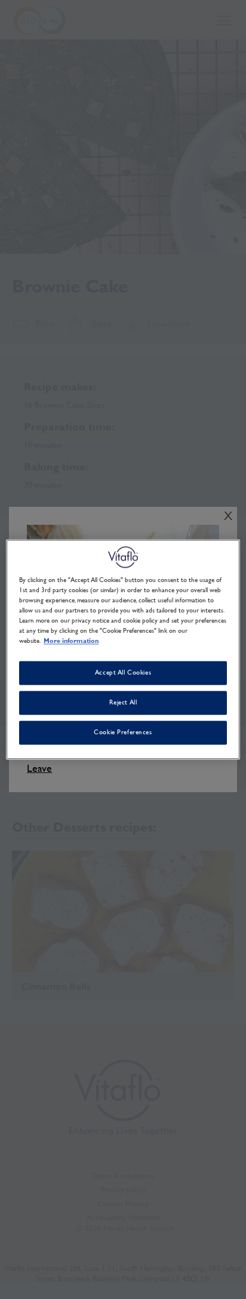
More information (71, 641)
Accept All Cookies (123, 673)
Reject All (123, 702)
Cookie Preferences (123, 732)
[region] (122, 649)
